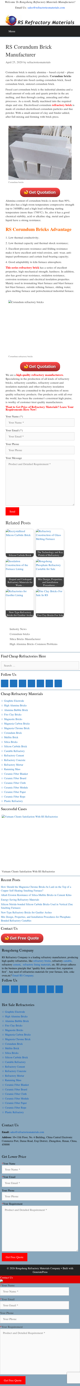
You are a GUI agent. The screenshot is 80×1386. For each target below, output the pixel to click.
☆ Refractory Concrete (13, 760)
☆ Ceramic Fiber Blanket (14, 773)
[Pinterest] (40, 683)
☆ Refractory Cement (12, 755)
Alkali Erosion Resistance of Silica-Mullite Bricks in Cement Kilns (36, 895)
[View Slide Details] (40, 842)
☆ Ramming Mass (10, 769)
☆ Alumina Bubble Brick (14, 710)
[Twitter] (22, 683)
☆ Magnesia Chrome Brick (15, 728)
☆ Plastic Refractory (12, 801)
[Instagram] (31, 683)
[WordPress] (58, 683)
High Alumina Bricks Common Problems (33, 644)
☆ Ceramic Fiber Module (14, 787)
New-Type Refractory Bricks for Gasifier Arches (26, 912)
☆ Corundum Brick (11, 733)
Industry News (18, 629)
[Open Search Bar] (76, 30)
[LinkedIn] (13, 683)
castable (67, 960)
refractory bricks (42, 960)
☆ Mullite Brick (9, 737)
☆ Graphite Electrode (12, 700)
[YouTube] (49, 683)
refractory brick (62, 105)
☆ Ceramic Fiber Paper (13, 792)
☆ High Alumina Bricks (14, 705)
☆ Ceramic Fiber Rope (13, 796)
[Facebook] (4, 683)
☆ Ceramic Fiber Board (13, 778)
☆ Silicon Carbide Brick (14, 746)
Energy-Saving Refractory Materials (20, 899)
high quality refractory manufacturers (39, 375)
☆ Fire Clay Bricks (11, 714)
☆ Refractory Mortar (12, 764)
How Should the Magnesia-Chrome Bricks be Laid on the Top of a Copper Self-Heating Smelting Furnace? (36, 888)
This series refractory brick (22, 267)
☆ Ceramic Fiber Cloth (13, 783)
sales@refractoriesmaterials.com (46, 7)
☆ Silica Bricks (9, 742)
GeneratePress (40, 1272)
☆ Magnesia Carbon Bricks (15, 723)
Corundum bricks (20, 634)
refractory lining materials (36, 964)
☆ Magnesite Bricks (11, 719)
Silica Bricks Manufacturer (25, 639)
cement (16, 964)
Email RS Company (22, 975)
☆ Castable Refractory (13, 751)
